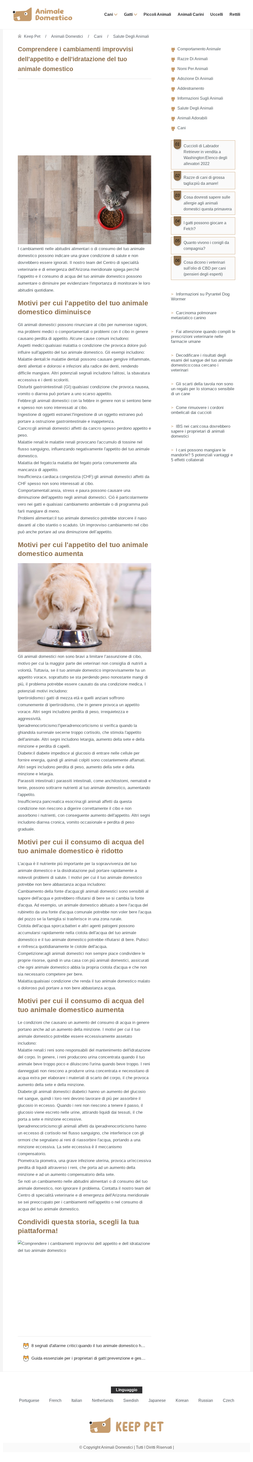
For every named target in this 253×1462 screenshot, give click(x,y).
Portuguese (29, 1400)
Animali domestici (67, 36)
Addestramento (190, 88)
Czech (228, 1400)
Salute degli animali (131, 36)
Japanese (157, 1400)
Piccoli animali (157, 14)
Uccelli (216, 14)
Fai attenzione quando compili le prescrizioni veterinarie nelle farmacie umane (203, 336)
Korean (182, 1400)
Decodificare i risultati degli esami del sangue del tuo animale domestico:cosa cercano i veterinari (201, 362)
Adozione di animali (195, 78)
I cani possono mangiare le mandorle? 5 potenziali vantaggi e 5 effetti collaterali (202, 455)
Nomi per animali (192, 69)
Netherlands (102, 1400)
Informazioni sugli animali (200, 98)
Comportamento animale (199, 49)
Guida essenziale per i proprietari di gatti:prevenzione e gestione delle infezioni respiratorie (91, 1358)
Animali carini (191, 14)
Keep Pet (32, 36)
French (55, 1400)
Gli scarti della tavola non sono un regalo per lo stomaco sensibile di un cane (202, 389)
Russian (205, 1400)
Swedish (131, 1400)
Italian (76, 1400)
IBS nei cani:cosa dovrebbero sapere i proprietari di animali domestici (200, 431)
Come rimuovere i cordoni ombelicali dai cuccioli (197, 410)
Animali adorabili (192, 118)
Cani (108, 14)
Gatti (128, 14)
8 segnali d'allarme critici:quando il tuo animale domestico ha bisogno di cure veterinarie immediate (91, 1345)
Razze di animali (192, 59)
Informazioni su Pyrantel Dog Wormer (200, 296)
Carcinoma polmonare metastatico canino (193, 315)
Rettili (235, 14)
